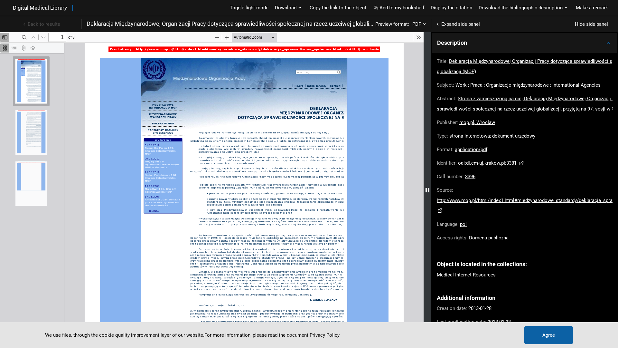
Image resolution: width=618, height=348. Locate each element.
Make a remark (592, 8)
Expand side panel (460, 24)
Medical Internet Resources (466, 275)
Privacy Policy (325, 335)
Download (285, 8)
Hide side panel (591, 24)
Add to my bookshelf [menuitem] (401, 8)
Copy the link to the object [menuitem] (338, 8)
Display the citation (451, 8)
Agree (548, 335)
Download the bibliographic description (521, 8)
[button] (525, 43)
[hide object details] (427, 190)
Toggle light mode (249, 8)
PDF (416, 24)
